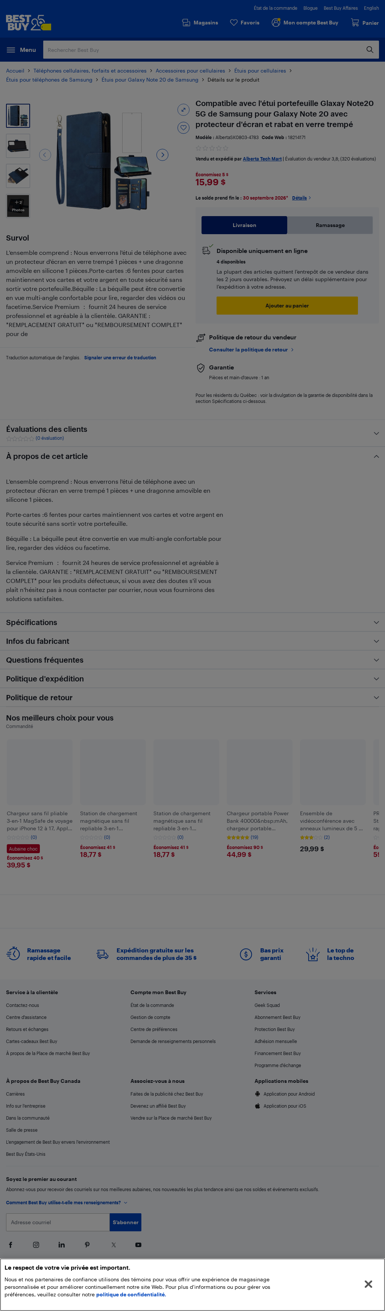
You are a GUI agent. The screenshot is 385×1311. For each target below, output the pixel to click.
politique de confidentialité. (131, 1294)
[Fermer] (368, 1284)
